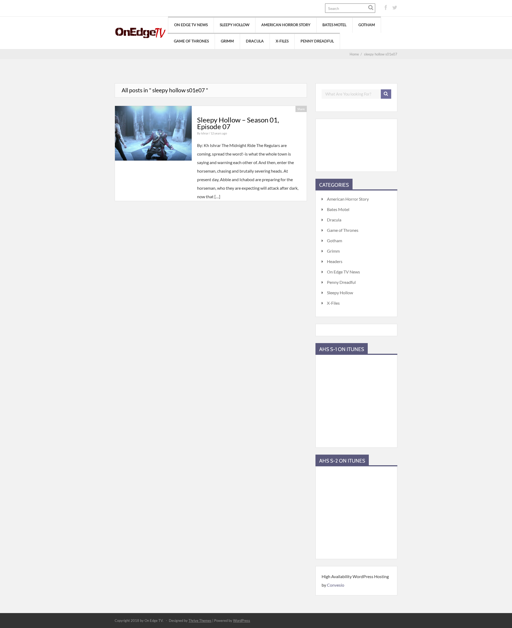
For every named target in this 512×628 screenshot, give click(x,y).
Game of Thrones (191, 41)
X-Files (282, 41)
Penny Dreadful (317, 41)
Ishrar (205, 133)
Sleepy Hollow (234, 24)
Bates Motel (334, 24)
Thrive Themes (200, 620)
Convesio (335, 584)
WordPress (241, 620)
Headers (334, 261)
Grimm (227, 41)
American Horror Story (285, 24)
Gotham (366, 24)
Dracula (255, 41)
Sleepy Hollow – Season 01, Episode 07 (238, 123)
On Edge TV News (191, 24)
